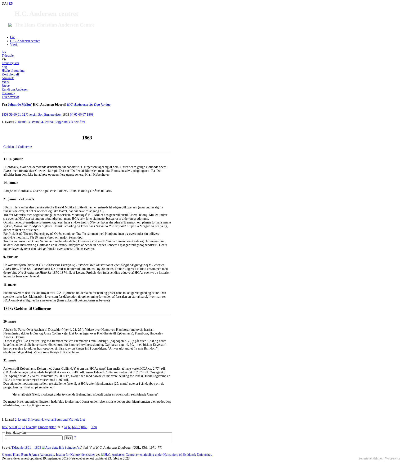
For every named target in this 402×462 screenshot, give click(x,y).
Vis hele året (76, 122)
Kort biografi (10, 74)
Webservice (392, 458)
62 (23, 114)
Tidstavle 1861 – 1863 (26, 447)
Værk (14, 44)
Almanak (8, 78)
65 (75, 114)
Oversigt (31, 114)
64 (71, 114)
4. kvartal (47, 122)
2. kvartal (21, 122)
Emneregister (10, 63)
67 (84, 114)
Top (94, 427)
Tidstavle (8, 55)
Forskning (8, 93)
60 (15, 114)
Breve (6, 85)
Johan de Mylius (19, 104)
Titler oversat (10, 97)
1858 (5, 114)
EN (11, 3)
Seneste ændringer (370, 458)
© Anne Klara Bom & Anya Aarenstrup (28, 454)
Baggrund (61, 122)
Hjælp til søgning (13, 70)
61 (19, 114)
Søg (4, 67)
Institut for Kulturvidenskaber (75, 454)
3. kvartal (34, 122)
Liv (12, 37)
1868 (90, 114)
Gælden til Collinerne (17, 146)
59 (11, 114)
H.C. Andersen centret (25, 41)
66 (80, 114)
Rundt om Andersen (15, 89)
